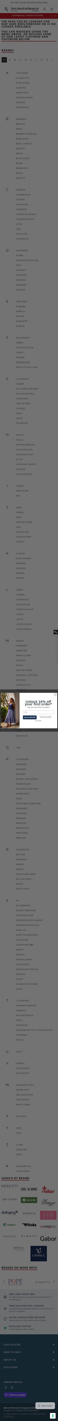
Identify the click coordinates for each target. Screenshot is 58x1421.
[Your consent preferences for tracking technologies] (53, 1416)
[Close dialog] (55, 694)
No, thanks (38, 720)
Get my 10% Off (29, 717)
